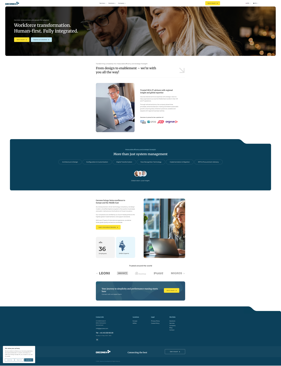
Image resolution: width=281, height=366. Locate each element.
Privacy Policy (155, 321)
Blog (170, 328)
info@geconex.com (102, 329)
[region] (19, 354)
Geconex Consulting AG (105, 361)
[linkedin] (97, 340)
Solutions (172, 321)
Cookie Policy (155, 323)
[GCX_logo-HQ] (12, 2)
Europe (135, 321)
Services (171, 323)
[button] (97, 273)
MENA (135, 323)
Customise (9, 360)
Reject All (19, 360)
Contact (171, 330)
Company (172, 326)
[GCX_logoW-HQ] (103, 351)
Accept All (28, 360)
